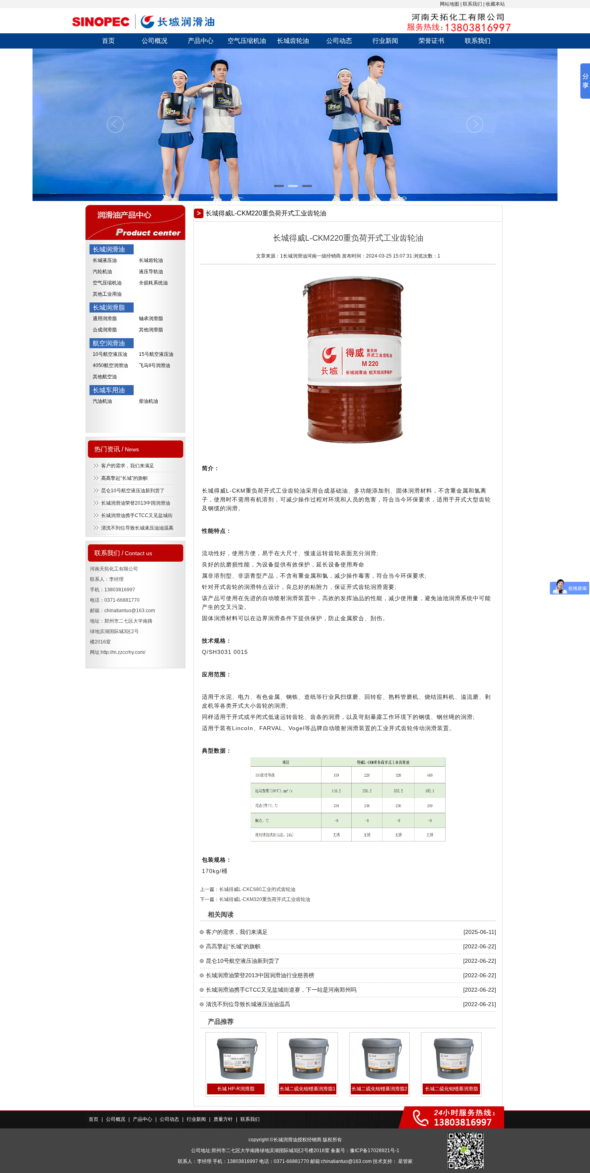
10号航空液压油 (110, 354)
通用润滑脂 (105, 318)
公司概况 (154, 40)
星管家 (405, 1161)
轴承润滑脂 (151, 318)
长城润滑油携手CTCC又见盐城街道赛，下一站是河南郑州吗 (281, 989)
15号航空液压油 (156, 354)
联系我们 (472, 4)
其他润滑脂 (151, 330)
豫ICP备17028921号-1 (374, 1150)
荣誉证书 (431, 40)
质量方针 (223, 1119)
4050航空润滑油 (110, 365)
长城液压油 (105, 260)
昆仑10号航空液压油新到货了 (133, 490)
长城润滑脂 (109, 307)
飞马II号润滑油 (154, 365)
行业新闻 (385, 40)
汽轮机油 (102, 271)
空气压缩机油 (247, 40)
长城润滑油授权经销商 (297, 1140)
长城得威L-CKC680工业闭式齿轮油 (257, 889)
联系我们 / (123, 553)
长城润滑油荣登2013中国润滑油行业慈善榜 (260, 975)
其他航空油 (105, 377)
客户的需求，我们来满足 (127, 466)
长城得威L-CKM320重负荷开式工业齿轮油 (264, 899)
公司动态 (339, 40)
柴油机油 (148, 401)
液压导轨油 (151, 271)
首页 (108, 40)
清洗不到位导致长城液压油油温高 (137, 528)
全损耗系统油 (153, 283)
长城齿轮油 (293, 40)
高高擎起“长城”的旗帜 (124, 478)
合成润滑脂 (105, 330)
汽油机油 (102, 401)
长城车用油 (109, 390)
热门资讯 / (116, 449)
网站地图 (449, 4)
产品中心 (201, 40)
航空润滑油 (109, 343)
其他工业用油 (107, 294)
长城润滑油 (109, 249)
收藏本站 (495, 4)
